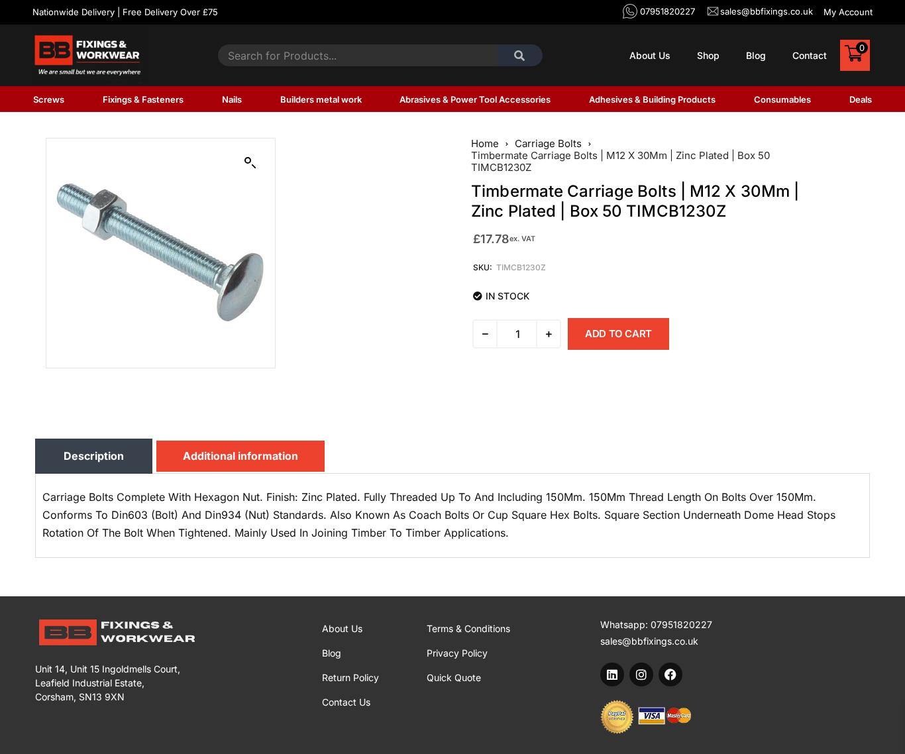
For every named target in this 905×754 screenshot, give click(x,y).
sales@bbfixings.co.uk (649, 641)
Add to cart (618, 333)
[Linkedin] (612, 674)
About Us (649, 55)
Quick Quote (454, 677)
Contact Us (346, 702)
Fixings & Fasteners (143, 99)
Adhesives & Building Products (652, 99)
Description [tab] (94, 455)
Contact (809, 55)
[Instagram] (641, 674)
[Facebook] (670, 674)
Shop (708, 55)
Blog (756, 55)
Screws (48, 99)
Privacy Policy (457, 653)
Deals (860, 99)
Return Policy (350, 677)
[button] (250, 163)
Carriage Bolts (548, 144)
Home (485, 144)
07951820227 (681, 624)
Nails (232, 99)
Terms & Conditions (468, 628)
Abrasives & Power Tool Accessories (475, 99)
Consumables (782, 99)
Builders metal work (321, 99)
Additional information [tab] (240, 455)
